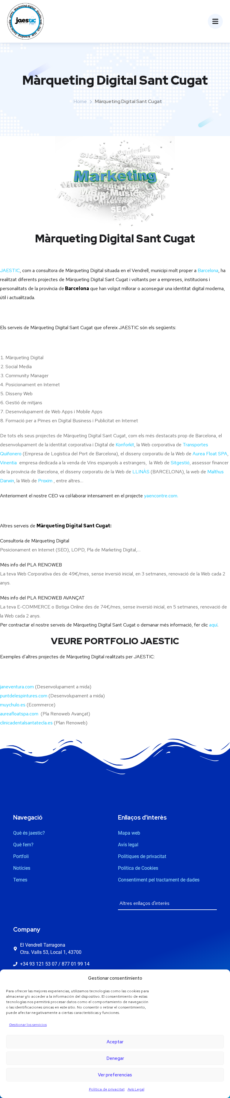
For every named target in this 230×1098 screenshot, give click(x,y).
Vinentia (8, 463)
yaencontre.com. (161, 496)
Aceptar (115, 1042)
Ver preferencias (115, 1075)
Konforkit (125, 444)
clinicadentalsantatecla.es (27, 723)
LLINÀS (140, 472)
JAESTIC (10, 270)
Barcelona (208, 270)
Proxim (45, 481)
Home (80, 101)
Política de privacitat (107, 1089)
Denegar (115, 1058)
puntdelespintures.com (23, 696)
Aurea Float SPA (210, 453)
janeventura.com (17, 687)
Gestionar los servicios (28, 1024)
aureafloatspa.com (19, 714)
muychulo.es (13, 705)
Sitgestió (180, 463)
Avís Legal (136, 1089)
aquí (213, 625)
